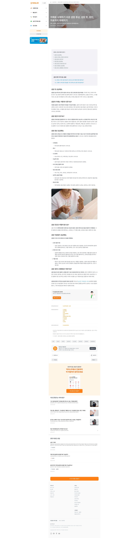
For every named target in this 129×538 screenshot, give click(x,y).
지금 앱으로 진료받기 (74, 391)
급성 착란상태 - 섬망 (67, 306)
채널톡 (80, 512)
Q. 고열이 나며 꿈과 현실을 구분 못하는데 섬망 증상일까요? (69, 82)
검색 (45, 3)
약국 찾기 (76, 496)
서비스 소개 (52, 491)
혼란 (64, 312)
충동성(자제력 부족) (67, 316)
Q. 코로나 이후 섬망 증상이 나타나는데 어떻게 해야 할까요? (69, 80)
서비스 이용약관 (62, 520)
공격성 (64, 321)
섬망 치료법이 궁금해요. (60, 65)
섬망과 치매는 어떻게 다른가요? (61, 57)
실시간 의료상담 (77, 502)
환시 (64, 320)
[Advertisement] (74, 37)
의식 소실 (65, 317)
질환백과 (76, 506)
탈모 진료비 (76, 491)
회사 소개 (52, 487)
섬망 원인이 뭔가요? (59, 59)
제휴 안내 (52, 493)
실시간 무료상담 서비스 (84, 281)
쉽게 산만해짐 (65, 313)
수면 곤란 (65, 319)
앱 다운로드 (39, 30)
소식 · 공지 (52, 495)
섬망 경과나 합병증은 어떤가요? (61, 67)
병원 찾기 (76, 489)
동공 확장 (65, 310)
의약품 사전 (76, 504)
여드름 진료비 (77, 495)
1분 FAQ (76, 500)
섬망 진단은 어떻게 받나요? (60, 63)
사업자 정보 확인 (65, 527)
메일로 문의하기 (77, 514)
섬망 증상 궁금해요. (59, 61)
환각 (64, 315)
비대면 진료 (76, 487)
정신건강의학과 (66, 325)
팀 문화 (51, 489)
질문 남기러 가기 (57, 297)
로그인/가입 (39, 34)
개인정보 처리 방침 (53, 520)
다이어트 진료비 (77, 493)
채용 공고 (52, 496)
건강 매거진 (76, 498)
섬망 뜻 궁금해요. (58, 55)
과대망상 (64, 309)
